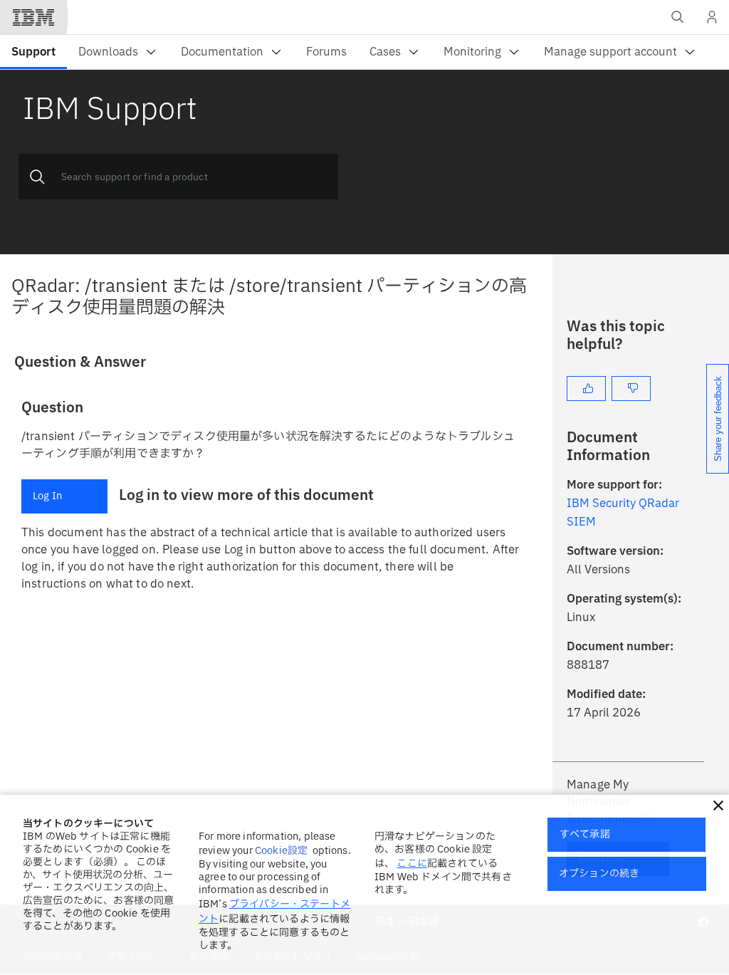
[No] (631, 388)
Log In (47, 496)
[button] (718, 805)
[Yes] (586, 388)
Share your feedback (718, 419)
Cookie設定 (281, 850)
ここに (411, 863)
